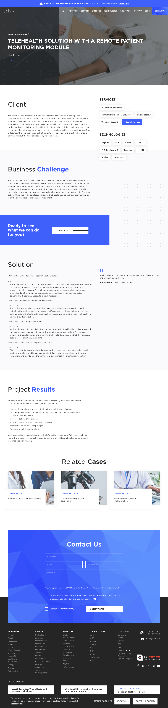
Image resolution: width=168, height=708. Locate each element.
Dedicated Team (42, 635)
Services (85, 11)
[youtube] (158, 666)
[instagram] (153, 666)
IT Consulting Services (111, 108)
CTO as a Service (42, 661)
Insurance (12, 644)
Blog (147, 11)
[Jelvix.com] (11, 11)
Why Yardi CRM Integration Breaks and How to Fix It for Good (83, 690)
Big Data (66, 649)
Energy (11, 665)
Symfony (128, 150)
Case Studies (125, 11)
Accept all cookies (145, 701)
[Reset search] (62, 10)
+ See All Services (132, 122)
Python (93, 641)
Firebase (141, 143)
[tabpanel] (30, 490)
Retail (10, 638)
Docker (104, 157)
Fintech (11, 635)
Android (93, 644)
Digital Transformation (69, 636)
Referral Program (125, 659)
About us (121, 637)
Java (92, 635)
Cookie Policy (16, 704)
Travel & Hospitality (12, 655)
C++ (92, 660)
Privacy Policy (92, 588)
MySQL (141, 150)
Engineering (134, 689)
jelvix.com (124, 3)
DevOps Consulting (39, 666)
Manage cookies (103, 701)
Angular (105, 143)
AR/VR (66, 664)
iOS (91, 648)
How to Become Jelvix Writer (124, 655)
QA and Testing (143, 115)
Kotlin (128, 143)
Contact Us (124, 651)
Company (138, 11)
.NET (92, 638)
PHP (92, 651)
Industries (73, 11)
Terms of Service (108, 588)
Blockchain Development (68, 654)
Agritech (11, 668)
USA (76, 493)
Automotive (13, 671)
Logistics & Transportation (14, 660)
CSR (119, 644)
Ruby (92, 654)
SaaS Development (41, 672)
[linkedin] (148, 666)
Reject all (122, 701)
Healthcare (14, 55)
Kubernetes (119, 157)
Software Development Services (116, 115)
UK (22, 493)
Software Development (41, 639)
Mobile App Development (41, 645)
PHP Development (109, 150)
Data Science (68, 640)
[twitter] (142, 666)
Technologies (110, 11)
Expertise (96, 11)
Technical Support (109, 122)
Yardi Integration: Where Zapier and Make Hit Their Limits (29, 690)
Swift (117, 143)
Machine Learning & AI (68, 645)
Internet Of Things (67, 660)
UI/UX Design (68, 667)
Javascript (94, 657)
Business (122, 689)
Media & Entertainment (14, 649)
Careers (121, 641)
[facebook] (138, 666)
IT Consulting (40, 658)
